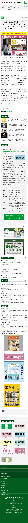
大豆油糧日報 (5, 445)
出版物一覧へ (7, 233)
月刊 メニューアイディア (8, 453)
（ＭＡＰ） (18, 503)
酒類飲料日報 (18, 437)
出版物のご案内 (4, 473)
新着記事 (3, 467)
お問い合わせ (4, 478)
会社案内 (3, 488)
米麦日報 (4, 437)
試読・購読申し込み (5, 476)
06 (17, 6)
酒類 (11, 6)
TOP (2, 6)
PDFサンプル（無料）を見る (14, 218)
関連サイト (3, 485)
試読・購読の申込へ (9, 236)
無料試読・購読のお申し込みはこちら (14, 215)
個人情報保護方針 (5, 494)
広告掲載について (5, 483)
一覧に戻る (24, 226)
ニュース (6, 6)
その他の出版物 (6, 463)
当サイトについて (5, 490)
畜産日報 (17, 430)
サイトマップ (4, 492)
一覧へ (25, 257)
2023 (14, 6)
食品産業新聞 (5, 430)
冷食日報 (17, 445)
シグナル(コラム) (5, 470)
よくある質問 (4, 481)
